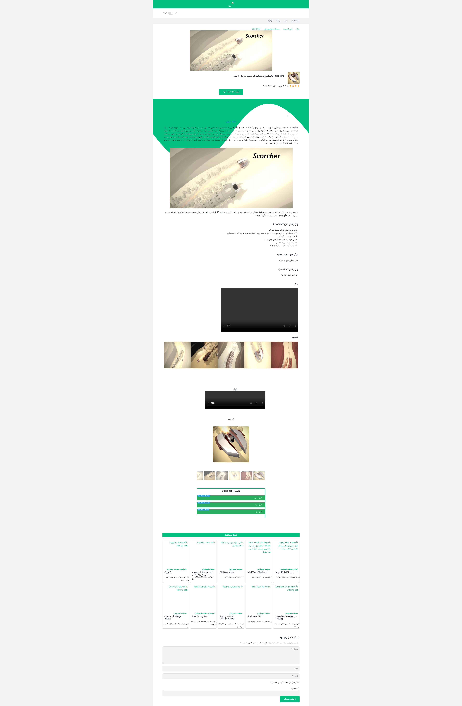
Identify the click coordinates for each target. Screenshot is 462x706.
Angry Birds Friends (284, 572)
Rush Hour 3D (254, 616)
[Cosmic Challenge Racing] (175, 597)
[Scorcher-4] (204, 355)
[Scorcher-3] (231, 355)
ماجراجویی (183, 569)
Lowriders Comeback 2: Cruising (286, 617)
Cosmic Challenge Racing (172, 617)
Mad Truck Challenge (257, 572)
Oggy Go (168, 572)
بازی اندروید (287, 29)
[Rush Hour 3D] (259, 597)
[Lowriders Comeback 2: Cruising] (286, 597)
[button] (231, 13)
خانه (298, 29)
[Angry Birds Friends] (286, 553)
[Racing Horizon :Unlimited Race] (231, 597)
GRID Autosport (227, 572)
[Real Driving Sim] (203, 597)
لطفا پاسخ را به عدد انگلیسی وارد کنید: (285, 682)
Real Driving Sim (199, 616)
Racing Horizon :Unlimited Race (227, 617)
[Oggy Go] (175, 553)
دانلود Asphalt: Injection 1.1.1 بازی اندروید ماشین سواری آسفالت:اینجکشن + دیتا (202, 576)
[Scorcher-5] (177, 355)
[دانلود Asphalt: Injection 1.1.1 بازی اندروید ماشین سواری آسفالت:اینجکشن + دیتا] (203, 553)
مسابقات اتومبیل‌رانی (272, 29)
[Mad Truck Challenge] (259, 553)
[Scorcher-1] (284, 355)
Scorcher (256, 29)
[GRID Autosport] (231, 553)
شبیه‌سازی (211, 613)
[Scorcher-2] (257, 355)
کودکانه (295, 569)
